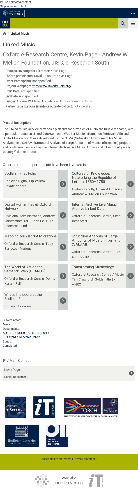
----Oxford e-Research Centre (21, 337)
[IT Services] (44, 407)
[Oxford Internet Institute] (57, 436)
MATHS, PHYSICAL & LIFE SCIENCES (26, 333)
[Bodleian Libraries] (22, 436)
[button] (133, 13)
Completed (10, 345)
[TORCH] (91, 407)
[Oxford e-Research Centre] (15, 407)
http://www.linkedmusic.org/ (51, 86)
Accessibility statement (56, 459)
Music (7, 324)
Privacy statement (85, 459)
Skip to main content (13, 6)
